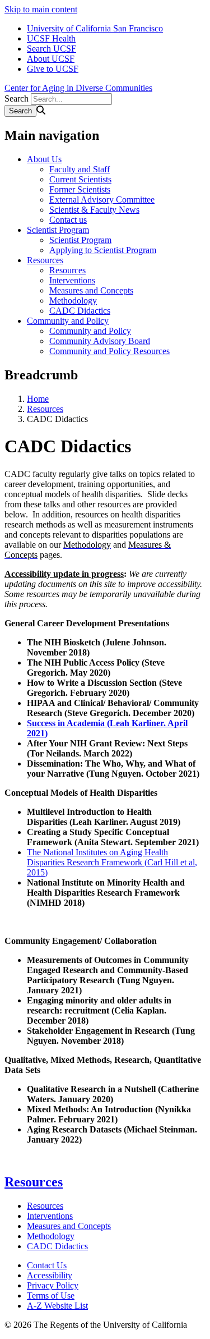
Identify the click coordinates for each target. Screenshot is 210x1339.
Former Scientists (79, 189)
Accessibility (49, 1275)
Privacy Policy (52, 1285)
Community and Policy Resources (109, 351)
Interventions (72, 280)
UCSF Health (51, 38)
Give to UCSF (52, 69)
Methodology (73, 300)
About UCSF (50, 58)
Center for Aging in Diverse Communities (78, 88)
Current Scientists (80, 179)
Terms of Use (50, 1295)
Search (16, 98)
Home (38, 398)
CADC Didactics (79, 310)
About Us (44, 159)
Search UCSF (51, 48)
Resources (45, 260)
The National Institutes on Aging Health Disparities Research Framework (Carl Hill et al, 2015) (112, 862)
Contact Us (47, 1265)
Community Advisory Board (99, 341)
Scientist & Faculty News (94, 209)
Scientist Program (58, 230)
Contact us (68, 219)
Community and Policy (68, 320)
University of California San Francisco (95, 28)
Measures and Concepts (91, 290)
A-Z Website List (57, 1305)
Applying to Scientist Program (102, 250)
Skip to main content (40, 9)
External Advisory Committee (102, 199)
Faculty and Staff (79, 169)
